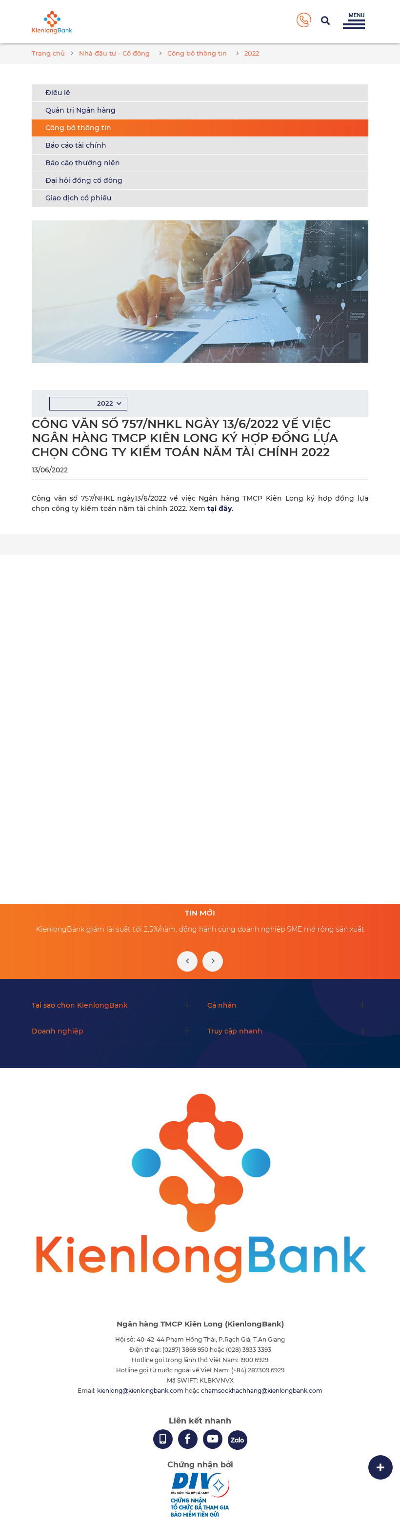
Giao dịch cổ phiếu (78, 198)
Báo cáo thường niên (82, 162)
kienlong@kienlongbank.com (141, 1390)
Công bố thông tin (78, 127)
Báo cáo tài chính (75, 145)
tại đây (219, 508)
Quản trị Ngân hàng (80, 110)
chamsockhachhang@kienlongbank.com (261, 1390)
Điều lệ (57, 92)
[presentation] (187, 961)
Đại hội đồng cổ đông (83, 180)
